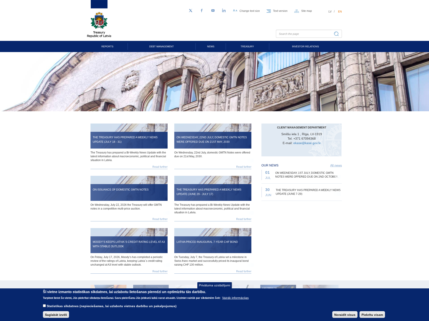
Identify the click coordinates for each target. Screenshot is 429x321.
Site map (306, 11)
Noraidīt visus (344, 314)
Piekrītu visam (372, 314)
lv (330, 11)
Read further (160, 166)
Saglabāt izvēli (56, 314)
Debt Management (161, 46)
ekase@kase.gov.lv (307, 143)
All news (336, 165)
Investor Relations (305, 46)
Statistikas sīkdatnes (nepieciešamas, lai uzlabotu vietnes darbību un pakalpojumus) (112, 306)
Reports (107, 46)
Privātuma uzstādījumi (214, 285)
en (340, 11)
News (210, 46)
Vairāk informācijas (235, 298)
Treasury (247, 46)
